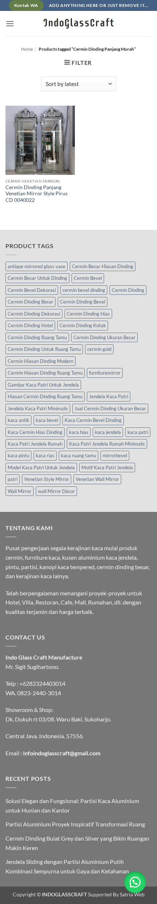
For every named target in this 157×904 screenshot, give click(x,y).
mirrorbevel (115, 455)
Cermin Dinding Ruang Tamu (37, 337)
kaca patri (137, 432)
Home (27, 49)
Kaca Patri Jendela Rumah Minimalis (107, 444)
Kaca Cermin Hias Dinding (35, 432)
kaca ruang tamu (78, 455)
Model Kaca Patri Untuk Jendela (41, 467)
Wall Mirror (19, 491)
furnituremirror (104, 373)
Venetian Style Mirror (46, 479)
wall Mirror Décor (56, 491)
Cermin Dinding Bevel (82, 302)
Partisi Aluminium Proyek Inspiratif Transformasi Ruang (75, 824)
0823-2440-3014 (39, 692)
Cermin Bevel (88, 278)
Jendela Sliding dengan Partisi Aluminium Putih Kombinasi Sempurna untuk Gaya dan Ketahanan (67, 866)
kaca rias (45, 455)
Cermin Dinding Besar (30, 302)
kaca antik (18, 420)
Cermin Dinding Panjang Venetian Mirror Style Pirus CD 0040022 (36, 193)
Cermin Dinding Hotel (30, 325)
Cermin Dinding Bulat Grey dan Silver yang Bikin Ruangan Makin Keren (77, 843)
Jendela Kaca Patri (108, 396)
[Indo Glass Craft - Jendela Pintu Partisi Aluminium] (78, 23)
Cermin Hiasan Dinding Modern (40, 361)
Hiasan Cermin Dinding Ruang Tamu (45, 396)
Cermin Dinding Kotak (83, 325)
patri (13, 479)
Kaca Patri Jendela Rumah (35, 444)
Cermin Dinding (128, 290)
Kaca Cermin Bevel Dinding (93, 420)
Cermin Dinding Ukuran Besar (104, 337)
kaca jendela (108, 432)
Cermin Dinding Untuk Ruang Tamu (44, 349)
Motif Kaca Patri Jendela (107, 467)
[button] (9, 23)
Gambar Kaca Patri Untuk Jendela (43, 385)
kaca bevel (47, 420)
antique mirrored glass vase (36, 266)
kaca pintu (18, 455)
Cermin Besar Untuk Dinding (37, 278)
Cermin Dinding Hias (88, 314)
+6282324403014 (42, 683)
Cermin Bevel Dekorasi (32, 290)
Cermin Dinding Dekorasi (34, 314)
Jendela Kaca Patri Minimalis (38, 408)
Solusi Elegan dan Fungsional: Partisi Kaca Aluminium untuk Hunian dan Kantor (72, 805)
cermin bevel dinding (83, 290)
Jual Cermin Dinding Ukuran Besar (110, 408)
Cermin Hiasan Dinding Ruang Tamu (45, 373)
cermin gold (99, 349)
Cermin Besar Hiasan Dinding (102, 266)
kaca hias (78, 432)
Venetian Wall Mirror (97, 479)
